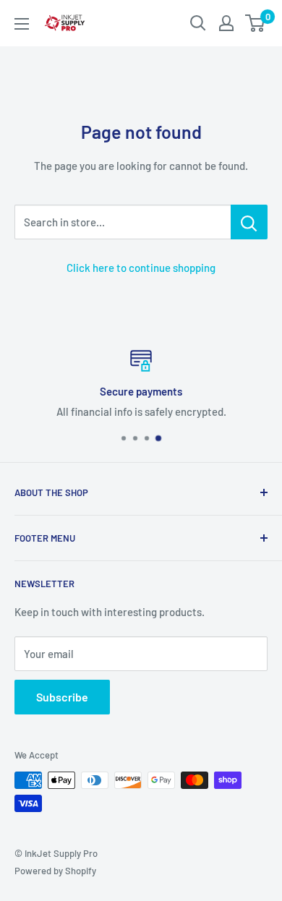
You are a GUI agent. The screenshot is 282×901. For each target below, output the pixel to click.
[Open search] (198, 23)
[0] (256, 23)
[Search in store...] (249, 222)
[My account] (226, 23)
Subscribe (62, 697)
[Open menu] (21, 24)
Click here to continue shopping (141, 267)
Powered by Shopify (55, 870)
